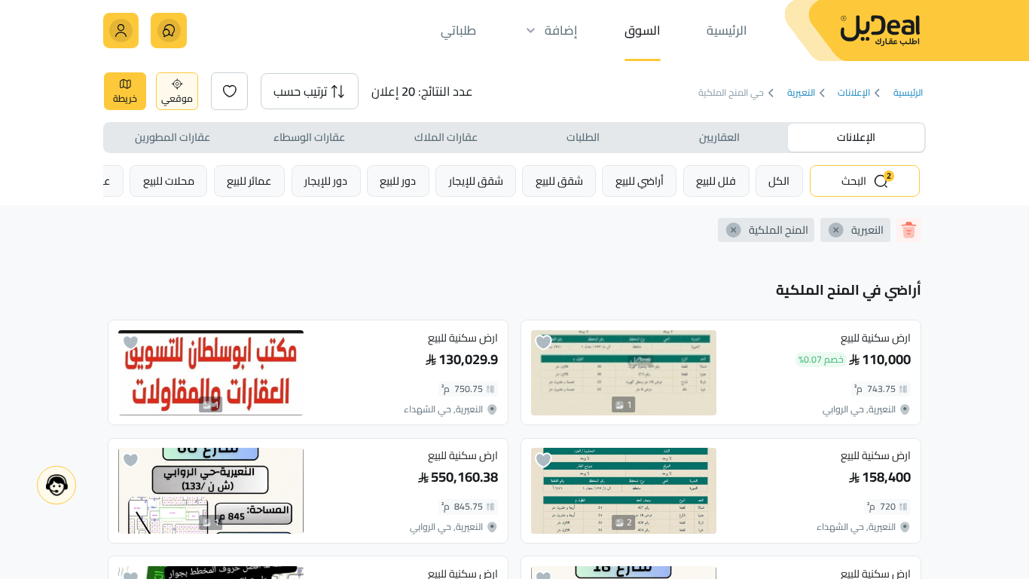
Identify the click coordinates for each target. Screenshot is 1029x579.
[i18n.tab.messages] (168, 30)
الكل (778, 180)
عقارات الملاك (446, 137)
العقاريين (719, 137)
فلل (716, 180)
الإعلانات (854, 93)
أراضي (639, 180)
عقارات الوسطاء (309, 137)
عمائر (249, 180)
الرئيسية (907, 93)
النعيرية (800, 93)
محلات (168, 180)
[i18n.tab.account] (121, 30)
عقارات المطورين (172, 137)
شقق (559, 180)
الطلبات (583, 137)
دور (398, 180)
